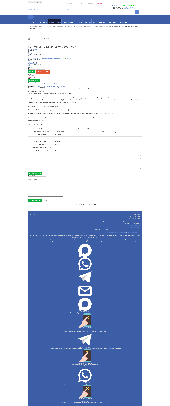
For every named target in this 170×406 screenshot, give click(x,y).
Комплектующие (55, 22)
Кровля (32, 22)
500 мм (30, 61)
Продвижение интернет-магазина (116, 232)
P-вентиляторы (32, 63)
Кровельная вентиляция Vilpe (96, 26)
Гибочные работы (68, 22)
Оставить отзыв (32, 49)
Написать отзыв (35, 174)
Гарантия (80, 22)
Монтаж (88, 22)
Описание (31, 86)
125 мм (30, 66)
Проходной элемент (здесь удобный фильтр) (65, 117)
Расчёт (44, 86)
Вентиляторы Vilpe (111, 26)
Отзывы (38, 86)
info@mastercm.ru (128, 6)
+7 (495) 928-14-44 (116, 6)
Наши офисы (122, 22)
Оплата (94, 22)
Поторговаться (34, 80)
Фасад (39, 22)
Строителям (112, 22)
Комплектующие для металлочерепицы (58, 83)
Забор (45, 22)
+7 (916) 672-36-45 (126, 7)
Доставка (102, 22)
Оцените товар (32, 179)
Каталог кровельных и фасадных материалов (42, 26)
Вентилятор (31, 55)
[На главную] (30, 17)
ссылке (88, 313)
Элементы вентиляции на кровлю (77, 26)
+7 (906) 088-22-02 (129, 8)
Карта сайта (32, 214)
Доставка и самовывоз (59, 86)
